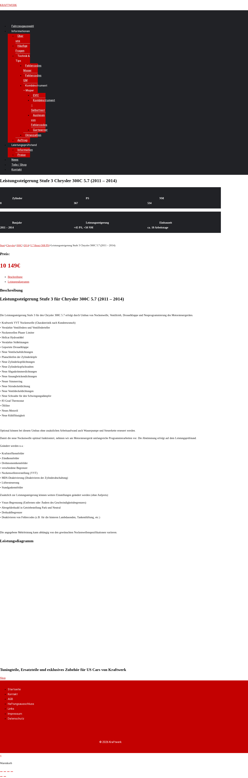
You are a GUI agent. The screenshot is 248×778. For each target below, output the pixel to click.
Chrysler (10, 245)
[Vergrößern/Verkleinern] (1, 771)
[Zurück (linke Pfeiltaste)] (1, 776)
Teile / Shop (19, 164)
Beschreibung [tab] (15, 276)
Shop (3, 678)
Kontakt (16, 169)
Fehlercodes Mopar (32, 68)
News (14, 159)
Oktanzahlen (33, 135)
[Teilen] (8, 771)
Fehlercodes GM (32, 78)
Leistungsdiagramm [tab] (18, 281)
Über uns (19, 38)
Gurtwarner (40, 129)
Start (2, 245)
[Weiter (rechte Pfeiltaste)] (4, 776)
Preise (21, 154)
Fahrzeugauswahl (22, 26)
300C (19, 245)
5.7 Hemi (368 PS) (39, 245)
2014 (26, 245)
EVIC (36, 95)
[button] (91, 31)
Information (25, 149)
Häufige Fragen (21, 48)
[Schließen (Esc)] (11, 771)
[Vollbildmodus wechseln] (4, 771)
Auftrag (22, 140)
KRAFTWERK (8, 5)
